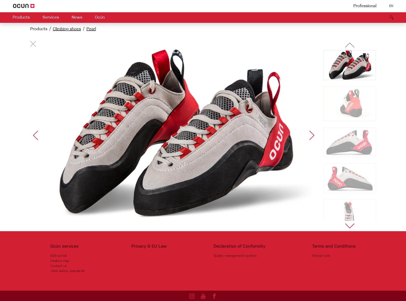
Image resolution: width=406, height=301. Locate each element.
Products (21, 17)
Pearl (91, 29)
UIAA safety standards (67, 271)
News (77, 17)
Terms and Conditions (334, 246)
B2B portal (58, 256)
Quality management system (235, 256)
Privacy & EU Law (149, 246)
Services (51, 17)
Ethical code (321, 256)
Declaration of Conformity (239, 246)
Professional (364, 6)
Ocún (100, 17)
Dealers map (59, 261)
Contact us (58, 266)
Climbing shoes (67, 29)
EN (391, 6)
